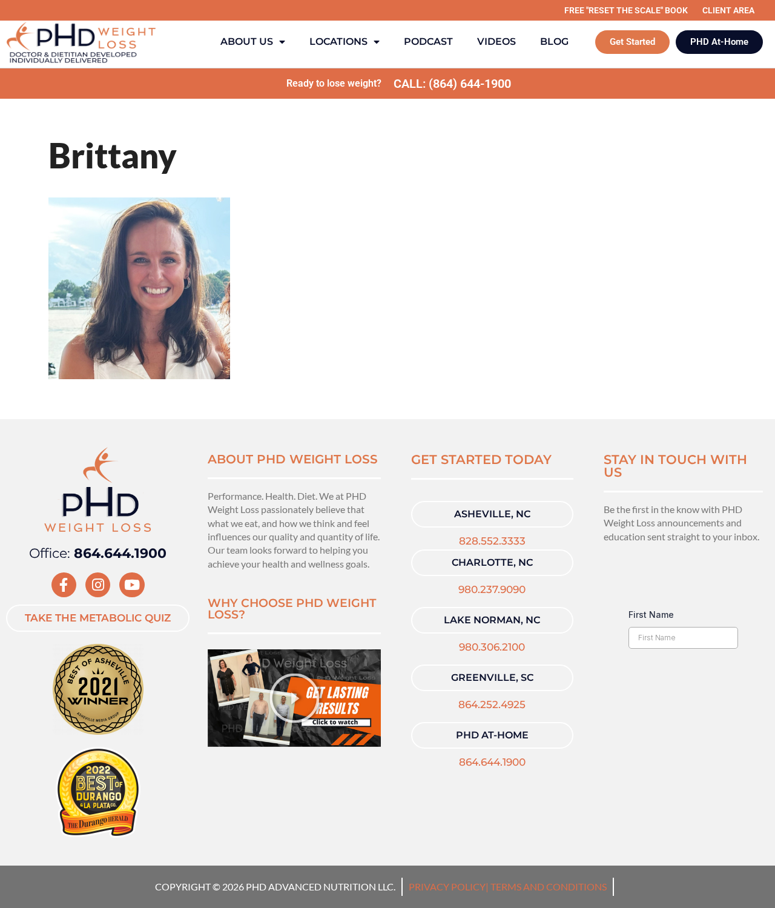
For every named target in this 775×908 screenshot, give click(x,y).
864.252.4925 (492, 704)
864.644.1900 (492, 762)
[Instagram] (97, 584)
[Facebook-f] (63, 584)
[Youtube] (131, 584)
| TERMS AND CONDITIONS (546, 886)
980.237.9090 (492, 589)
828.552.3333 (492, 541)
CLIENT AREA (728, 10)
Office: (98, 553)
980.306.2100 (492, 647)
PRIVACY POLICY (447, 886)
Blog (554, 41)
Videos (496, 41)
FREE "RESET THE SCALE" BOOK (626, 10)
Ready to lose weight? (333, 83)
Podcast (428, 41)
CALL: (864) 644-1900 (452, 83)
